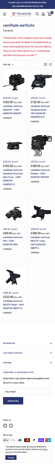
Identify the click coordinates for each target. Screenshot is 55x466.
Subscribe (13, 400)
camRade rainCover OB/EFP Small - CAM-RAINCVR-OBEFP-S (13, 304)
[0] (49, 14)
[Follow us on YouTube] (11, 426)
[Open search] (37, 14)
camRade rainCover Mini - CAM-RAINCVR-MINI (13, 241)
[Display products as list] (50, 64)
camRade (7, 118)
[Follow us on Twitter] (5, 426)
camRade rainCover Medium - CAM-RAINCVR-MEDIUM (40, 174)
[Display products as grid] (45, 64)
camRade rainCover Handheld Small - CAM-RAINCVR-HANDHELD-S (40, 111)
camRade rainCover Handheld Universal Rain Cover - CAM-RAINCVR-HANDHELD (13, 177)
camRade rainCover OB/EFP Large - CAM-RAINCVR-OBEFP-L (40, 242)
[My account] (43, 14)
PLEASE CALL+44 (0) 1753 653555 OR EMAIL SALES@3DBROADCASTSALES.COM (28, 4)
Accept (11, 457)
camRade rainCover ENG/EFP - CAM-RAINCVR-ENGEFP (13, 110)
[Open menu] (4, 14)
